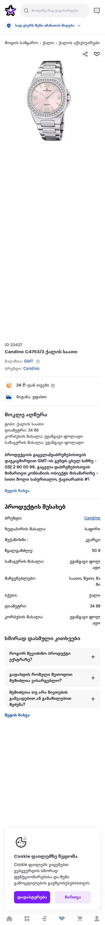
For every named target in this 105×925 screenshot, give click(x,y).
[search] (26, 10)
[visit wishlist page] (61, 918)
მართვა (73, 897)
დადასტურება (32, 897)
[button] (44, 918)
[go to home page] (10, 10)
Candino (31, 369)
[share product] (85, 54)
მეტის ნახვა (17, 715)
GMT (28, 361)
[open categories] (27, 918)
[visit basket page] (79, 918)
